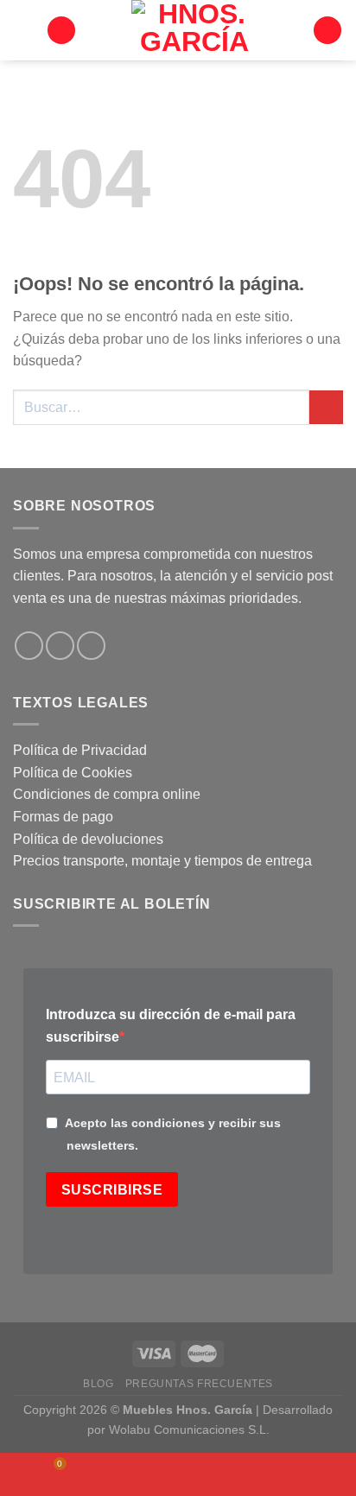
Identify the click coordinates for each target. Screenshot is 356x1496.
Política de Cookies (72, 772)
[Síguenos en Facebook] (29, 645)
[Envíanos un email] (91, 645)
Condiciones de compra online (106, 794)
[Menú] (23, 30)
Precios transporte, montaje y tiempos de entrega (162, 860)
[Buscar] (61, 30)
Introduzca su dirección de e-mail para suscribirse (171, 1025)
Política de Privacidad (80, 750)
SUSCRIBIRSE (111, 1189)
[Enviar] (326, 407)
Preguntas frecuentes (199, 1384)
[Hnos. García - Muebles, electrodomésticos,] (194, 30)
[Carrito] (327, 30)
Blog (98, 1384)
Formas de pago (63, 816)
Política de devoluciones (88, 839)
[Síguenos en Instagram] (60, 645)
